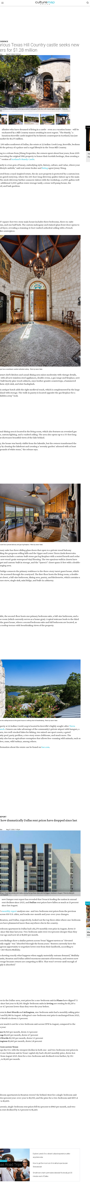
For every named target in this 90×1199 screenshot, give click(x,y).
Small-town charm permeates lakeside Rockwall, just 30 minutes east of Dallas (52, 1174)
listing (45, 168)
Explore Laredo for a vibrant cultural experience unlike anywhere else (51, 1155)
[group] (15, 119)
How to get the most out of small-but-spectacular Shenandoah (50, 1165)
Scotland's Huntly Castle (22, 159)
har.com (45, 747)
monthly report (9, 911)
